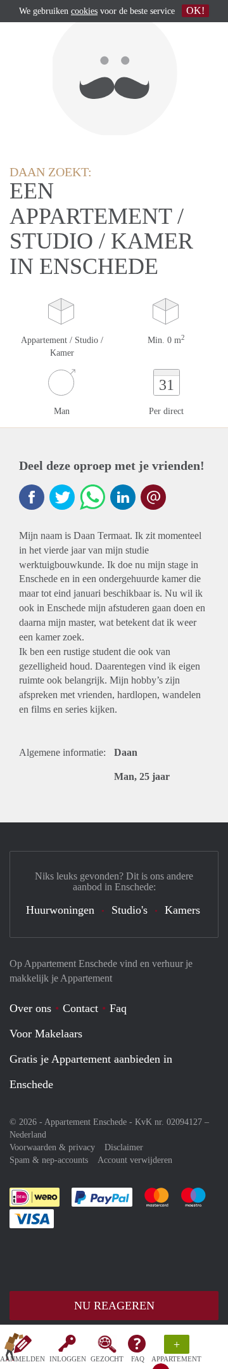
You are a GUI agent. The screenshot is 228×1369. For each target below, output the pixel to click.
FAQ (137, 1359)
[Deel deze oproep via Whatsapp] (92, 497)
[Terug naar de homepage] (13, 1349)
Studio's (129, 910)
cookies (84, 11)
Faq (118, 1008)
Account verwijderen (135, 1160)
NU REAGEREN (114, 1305)
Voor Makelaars (46, 1033)
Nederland (28, 1134)
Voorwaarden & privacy (52, 1147)
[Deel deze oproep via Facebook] (31, 497)
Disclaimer (123, 1147)
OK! (195, 10)
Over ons (30, 1008)
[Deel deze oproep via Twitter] (62, 497)
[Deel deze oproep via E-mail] (153, 497)
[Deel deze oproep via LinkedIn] (123, 497)
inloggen (67, 1359)
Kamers (182, 910)
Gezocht (107, 1359)
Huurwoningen (60, 910)
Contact (80, 1008)
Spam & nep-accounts (49, 1160)
